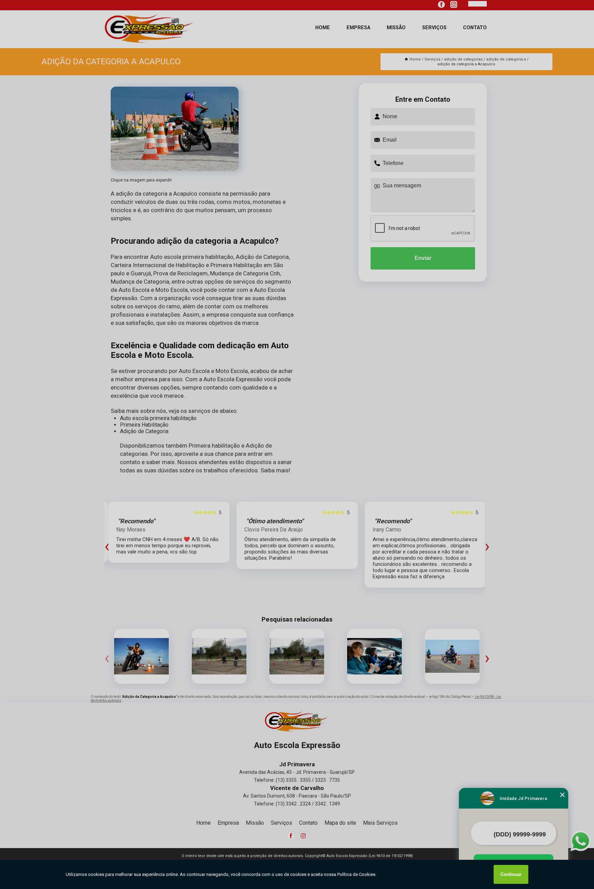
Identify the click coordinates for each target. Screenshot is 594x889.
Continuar (510, 874)
